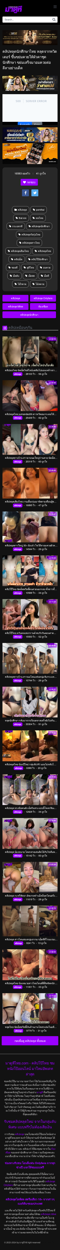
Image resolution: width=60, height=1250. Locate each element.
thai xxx (22, 218)
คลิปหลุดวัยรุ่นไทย (30, 234)
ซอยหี (14, 267)
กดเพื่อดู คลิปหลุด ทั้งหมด (30, 1041)
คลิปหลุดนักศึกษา (40, 226)
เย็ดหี (46, 275)
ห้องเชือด (43, 306)
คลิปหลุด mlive (48, 1214)
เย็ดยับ (15, 275)
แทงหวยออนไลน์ (48, 1242)
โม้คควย (39, 284)
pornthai (40, 209)
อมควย (46, 267)
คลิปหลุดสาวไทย (31, 242)
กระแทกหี (17, 226)
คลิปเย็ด (18, 259)
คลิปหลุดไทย (44, 251)
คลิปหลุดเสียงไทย (19, 251)
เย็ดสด (31, 275)
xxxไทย (39, 218)
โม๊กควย (21, 284)
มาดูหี (40, 1092)
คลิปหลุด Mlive (15, 306)
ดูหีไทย (30, 267)
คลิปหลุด (22, 209)
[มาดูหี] (13, 9)
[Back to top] (54, 1243)
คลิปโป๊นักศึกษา (39, 259)
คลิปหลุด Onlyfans (43, 298)
